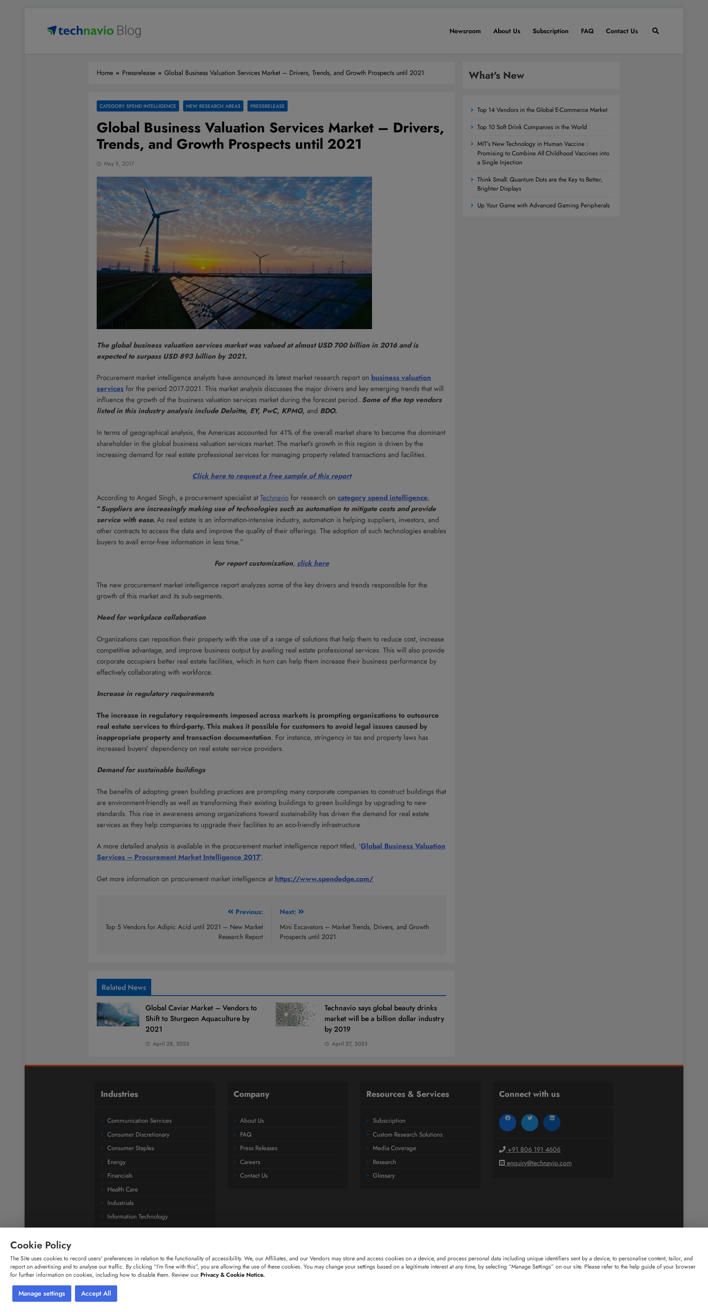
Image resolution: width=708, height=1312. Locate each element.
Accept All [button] (96, 1293)
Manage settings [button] (41, 1293)
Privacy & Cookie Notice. (232, 1275)
